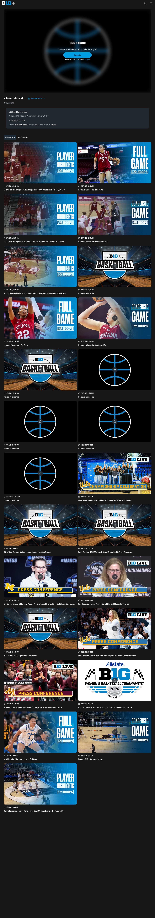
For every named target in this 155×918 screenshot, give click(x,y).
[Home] (8, 3)
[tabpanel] (77, 478)
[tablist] (17, 137)
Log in (87, 59)
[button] (145, 3)
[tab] (10, 137)
